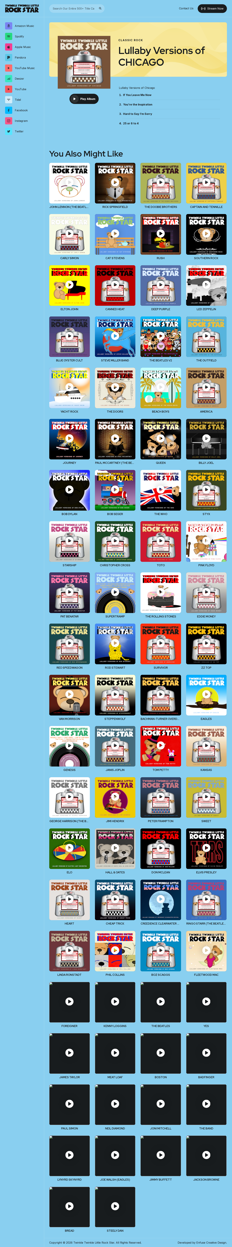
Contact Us (186, 8)
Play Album (87, 99)
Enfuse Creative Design (211, 1242)
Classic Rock (130, 40)
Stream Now (215, 8)
